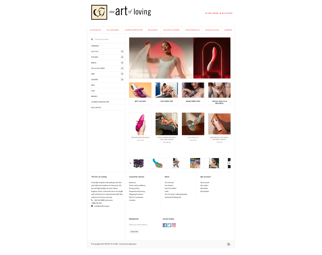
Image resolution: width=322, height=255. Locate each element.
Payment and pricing (137, 191)
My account (227, 13)
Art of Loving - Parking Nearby (176, 194)
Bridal (93, 63)
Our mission (169, 182)
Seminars (228, 30)
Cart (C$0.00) (212, 13)
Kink (93, 74)
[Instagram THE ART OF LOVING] (174, 225)
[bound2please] (138, 163)
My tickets (204, 188)
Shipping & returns (136, 194)
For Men (94, 57)
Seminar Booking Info (173, 197)
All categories (113, 30)
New (93, 85)
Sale (93, 91)
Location (132, 200)
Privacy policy (134, 188)
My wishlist (204, 191)
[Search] (92, 39)
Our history (169, 185)
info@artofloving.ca (101, 206)
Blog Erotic (153, 30)
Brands (94, 96)
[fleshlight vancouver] (195, 163)
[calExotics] (157, 163)
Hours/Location (212, 30)
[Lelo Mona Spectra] (180, 57)
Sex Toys (94, 51)
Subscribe (134, 231)
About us (132, 182)
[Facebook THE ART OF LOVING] (165, 225)
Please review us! (192, 30)
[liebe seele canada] (214, 163)
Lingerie (94, 79)
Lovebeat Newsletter (134, 30)
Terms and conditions (137, 185)
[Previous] (130, 163)
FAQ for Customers (171, 30)
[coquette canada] (176, 163)
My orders (204, 185)
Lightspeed (132, 244)
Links (167, 191)
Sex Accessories (98, 68)
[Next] (229, 163)
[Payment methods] (228, 244)
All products (95, 30)
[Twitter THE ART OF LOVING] (169, 225)
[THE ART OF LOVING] (140, 13)
